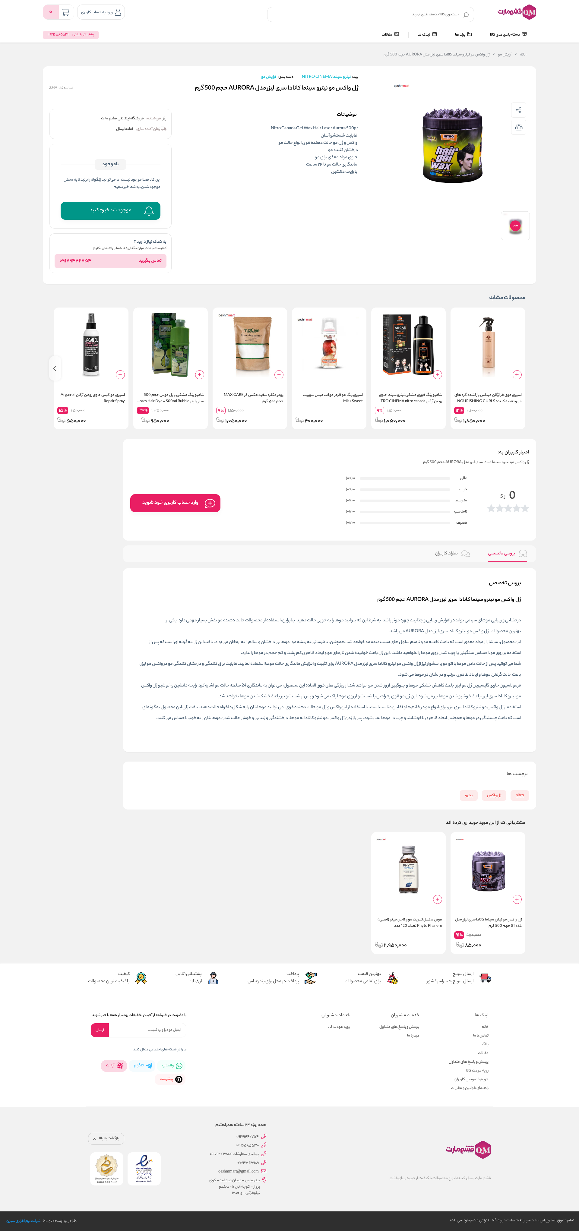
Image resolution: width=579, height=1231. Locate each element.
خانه (520, 55)
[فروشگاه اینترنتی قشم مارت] (517, 12)
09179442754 (75, 261)
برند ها (460, 35)
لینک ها (424, 35)
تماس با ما (481, 1036)
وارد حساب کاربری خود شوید (170, 503)
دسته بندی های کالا (505, 35)
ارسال (100, 1030)
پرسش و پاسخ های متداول (469, 1062)
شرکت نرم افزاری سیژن (23, 1221)
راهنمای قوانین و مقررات (470, 1088)
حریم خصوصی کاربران (471, 1079)
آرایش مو (501, 55)
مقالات (387, 35)
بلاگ (485, 1044)
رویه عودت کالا (477, 1071)
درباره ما (413, 1036)
